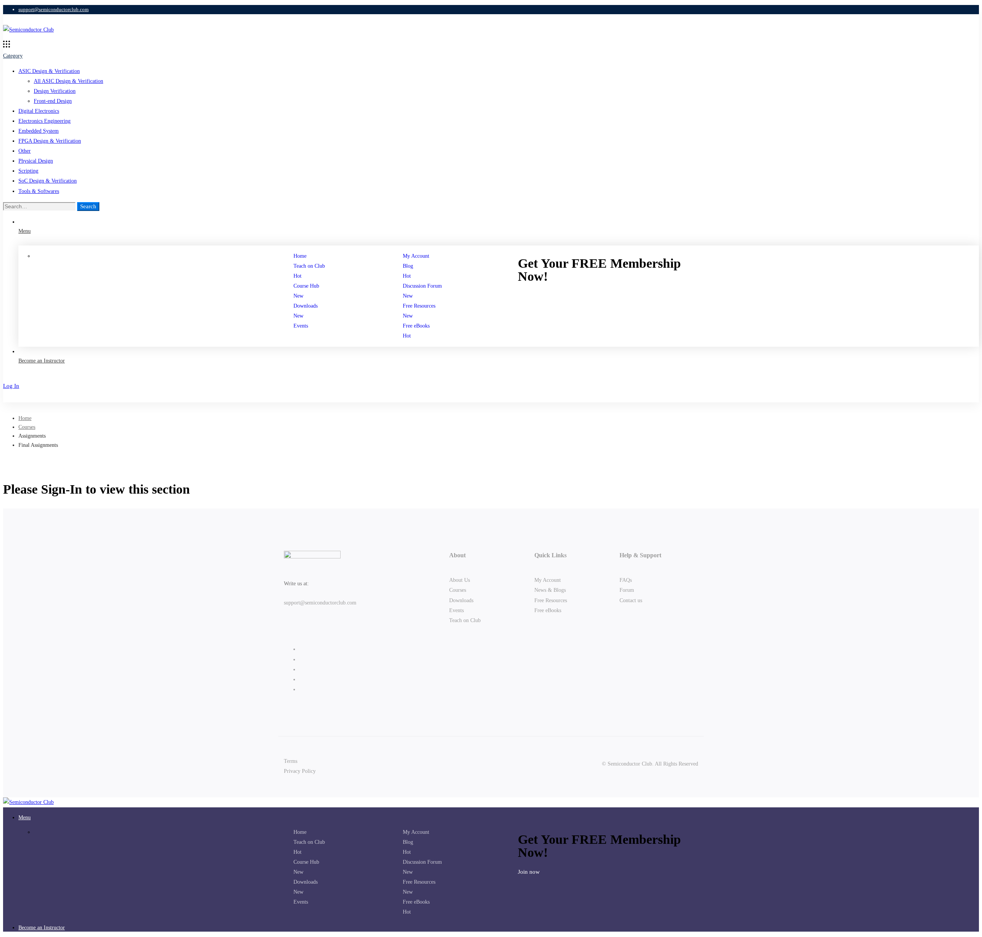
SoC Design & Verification (47, 181)
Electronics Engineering (44, 121)
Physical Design (35, 161)
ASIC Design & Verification (49, 71)
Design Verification (55, 91)
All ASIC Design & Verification (68, 81)
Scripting (28, 171)
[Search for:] (40, 206)
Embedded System (38, 131)
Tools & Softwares (38, 191)
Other (24, 151)
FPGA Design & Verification (49, 141)
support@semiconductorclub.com (320, 603)
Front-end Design (53, 101)
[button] (615, 296)
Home (24, 418)
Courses (26, 427)
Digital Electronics (38, 111)
